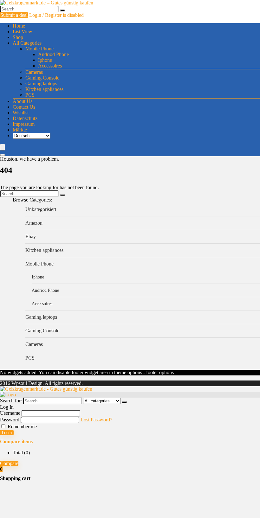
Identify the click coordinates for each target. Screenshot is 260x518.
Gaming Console (42, 77)
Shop (18, 37)
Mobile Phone (39, 48)
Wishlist (21, 112)
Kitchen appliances (44, 89)
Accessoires (50, 65)
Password (9, 419)
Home (19, 26)
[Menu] (2, 147)
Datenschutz (25, 118)
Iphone (45, 60)
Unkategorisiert (40, 209)
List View (22, 31)
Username (10, 413)
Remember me (21, 426)
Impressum (24, 124)
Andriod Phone (53, 54)
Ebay (30, 236)
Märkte (20, 129)
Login (7, 432)
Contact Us (24, 107)
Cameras (34, 72)
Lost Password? (96, 419)
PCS (30, 95)
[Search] (62, 10)
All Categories (27, 43)
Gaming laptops (41, 83)
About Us (22, 101)
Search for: (11, 400)
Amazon (33, 223)
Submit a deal (14, 15)
